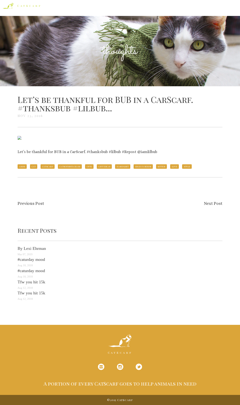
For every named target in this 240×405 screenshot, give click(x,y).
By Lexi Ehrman (32, 248)
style (187, 166)
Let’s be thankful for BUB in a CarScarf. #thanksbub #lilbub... (105, 103)
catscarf (47, 166)
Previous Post (31, 203)
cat (34, 166)
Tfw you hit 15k (31, 282)
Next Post (213, 203)
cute (89, 166)
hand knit (123, 166)
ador (22, 166)
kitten (161, 166)
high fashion (143, 166)
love (174, 166)
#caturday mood (31, 259)
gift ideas (104, 166)
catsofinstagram (70, 166)
